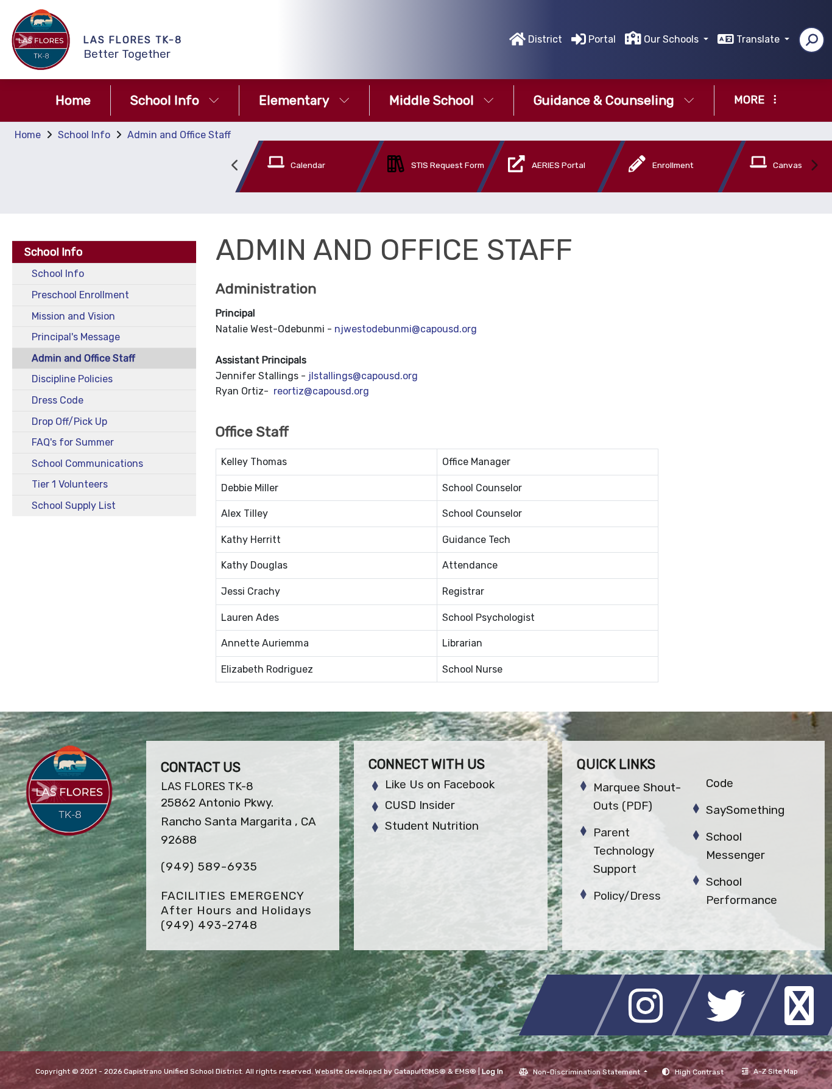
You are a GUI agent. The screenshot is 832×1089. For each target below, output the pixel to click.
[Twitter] (730, 1032)
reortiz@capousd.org (321, 391)
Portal (602, 39)
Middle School (431, 100)
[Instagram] (652, 1032)
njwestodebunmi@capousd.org (405, 329)
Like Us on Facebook (440, 784)
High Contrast (699, 1072)
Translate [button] (759, 39)
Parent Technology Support (623, 850)
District (545, 39)
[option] (289, 169)
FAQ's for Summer (73, 442)
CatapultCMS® (420, 1071)
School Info (164, 100)
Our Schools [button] (672, 39)
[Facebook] (574, 1032)
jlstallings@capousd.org (363, 376)
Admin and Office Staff (179, 135)
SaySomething (745, 810)
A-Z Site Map (775, 1071)
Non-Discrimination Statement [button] (587, 1072)
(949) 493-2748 (209, 925)
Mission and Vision (73, 316)
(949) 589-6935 (209, 867)
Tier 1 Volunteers (70, 484)
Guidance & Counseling (604, 100)
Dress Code (57, 400)
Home (73, 100)
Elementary (294, 100)
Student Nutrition (432, 826)
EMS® (465, 1071)
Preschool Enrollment (80, 295)
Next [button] (814, 165)
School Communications (87, 463)
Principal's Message (76, 337)
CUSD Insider (420, 805)
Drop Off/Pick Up (69, 421)
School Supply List (74, 505)
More (749, 100)
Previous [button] (235, 165)
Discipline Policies (72, 379)
